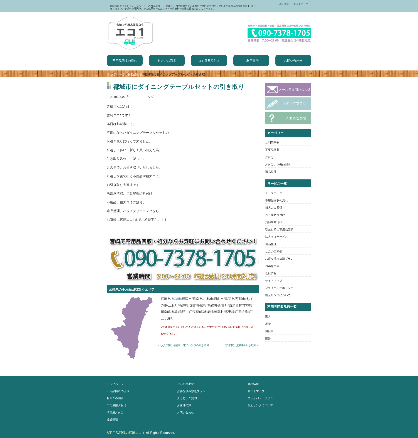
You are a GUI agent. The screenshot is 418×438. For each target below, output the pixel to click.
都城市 (176, 298)
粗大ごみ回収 (167, 60)
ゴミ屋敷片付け (209, 60)
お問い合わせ (293, 60)
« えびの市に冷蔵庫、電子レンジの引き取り (183, 345)
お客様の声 (272, 266)
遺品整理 (270, 171)
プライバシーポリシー (279, 288)
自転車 (269, 331)
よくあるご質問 (187, 398)
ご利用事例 (251, 60)
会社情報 (284, 4)
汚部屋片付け (273, 222)
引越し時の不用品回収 (279, 229)
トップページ (116, 74)
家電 (268, 324)
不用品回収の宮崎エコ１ (127, 432)
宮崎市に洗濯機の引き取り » (242, 345)
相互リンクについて (278, 295)
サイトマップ (301, 4)
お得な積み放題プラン (279, 258)
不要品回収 (134, 74)
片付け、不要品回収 (278, 164)
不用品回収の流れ (125, 60)
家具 (268, 316)
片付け (269, 157)
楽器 (268, 338)
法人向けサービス (276, 236)
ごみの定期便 (273, 251)
